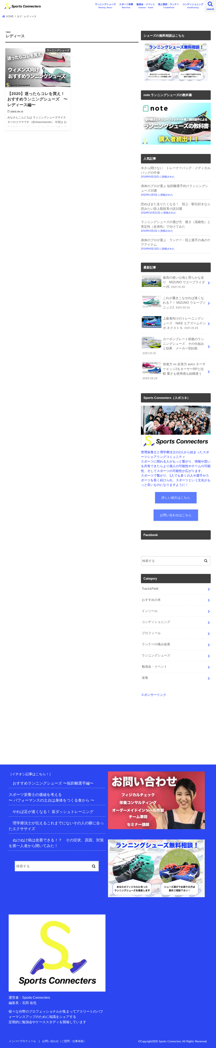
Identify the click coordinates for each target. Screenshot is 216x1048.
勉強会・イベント (145, 6)
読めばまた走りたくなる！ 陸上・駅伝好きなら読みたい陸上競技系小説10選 (176, 206)
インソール (150, 611)
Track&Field (150, 588)
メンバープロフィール (22, 1041)
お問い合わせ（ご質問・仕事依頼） (64, 1041)
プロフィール (151, 633)
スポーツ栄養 (126, 6)
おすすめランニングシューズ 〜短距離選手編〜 (53, 783)
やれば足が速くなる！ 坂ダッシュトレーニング (53, 812)
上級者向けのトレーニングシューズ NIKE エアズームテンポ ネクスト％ (184, 323)
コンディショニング (192, 6)
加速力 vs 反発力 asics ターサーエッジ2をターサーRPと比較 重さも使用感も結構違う (174, 371)
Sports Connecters (170, 1041)
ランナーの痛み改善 (156, 644)
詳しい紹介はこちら (176, 497)
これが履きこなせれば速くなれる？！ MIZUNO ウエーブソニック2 (184, 302)
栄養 (145, 677)
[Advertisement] (176, 723)
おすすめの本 (151, 600)
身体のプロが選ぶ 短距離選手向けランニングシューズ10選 (174, 188)
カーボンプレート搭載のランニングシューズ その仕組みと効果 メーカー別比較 (173, 346)
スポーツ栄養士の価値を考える (35, 795)
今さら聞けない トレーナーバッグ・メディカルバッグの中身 (176, 170)
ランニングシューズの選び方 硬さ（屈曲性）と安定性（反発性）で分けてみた (176, 224)
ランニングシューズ (105, 6)
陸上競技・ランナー (168, 6)
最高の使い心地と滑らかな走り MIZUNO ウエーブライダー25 (184, 282)
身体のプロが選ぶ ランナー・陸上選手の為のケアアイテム (176, 242)
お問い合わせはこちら (176, 515)
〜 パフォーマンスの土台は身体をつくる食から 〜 (51, 800)
